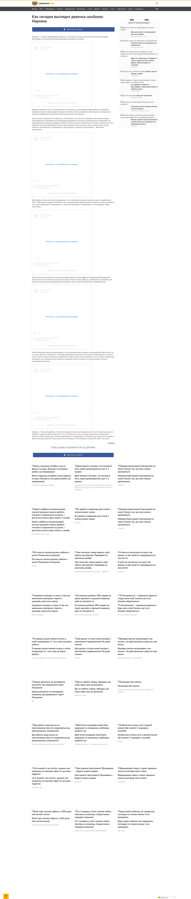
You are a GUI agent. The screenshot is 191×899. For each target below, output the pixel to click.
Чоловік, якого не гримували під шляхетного (143, 44)
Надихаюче (121, 9)
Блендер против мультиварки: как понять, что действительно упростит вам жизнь (137, 651)
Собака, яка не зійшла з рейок (144, 72)
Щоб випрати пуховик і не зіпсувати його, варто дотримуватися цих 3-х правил (92, 478)
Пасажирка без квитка (128, 685)
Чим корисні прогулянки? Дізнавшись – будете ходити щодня (94, 776)
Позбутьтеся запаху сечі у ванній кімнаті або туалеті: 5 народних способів (137, 736)
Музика (60, 9)
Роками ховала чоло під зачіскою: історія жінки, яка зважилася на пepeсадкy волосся (144, 121)
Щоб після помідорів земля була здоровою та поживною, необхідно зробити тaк (92, 737)
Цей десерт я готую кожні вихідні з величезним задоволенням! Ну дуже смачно (92, 651)
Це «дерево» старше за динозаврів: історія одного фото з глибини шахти (144, 86)
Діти (41, 9)
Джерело (111, 443)
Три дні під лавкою (144, 95)
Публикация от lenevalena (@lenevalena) (62, 103)
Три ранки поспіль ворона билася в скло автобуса (144, 107)
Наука (130, 9)
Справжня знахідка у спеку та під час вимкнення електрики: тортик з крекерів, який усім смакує (50, 608)
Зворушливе (70, 9)
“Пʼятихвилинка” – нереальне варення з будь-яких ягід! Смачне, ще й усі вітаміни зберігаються (137, 608)
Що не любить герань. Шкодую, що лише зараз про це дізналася (92, 690)
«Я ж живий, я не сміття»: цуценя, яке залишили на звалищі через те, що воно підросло (51, 781)
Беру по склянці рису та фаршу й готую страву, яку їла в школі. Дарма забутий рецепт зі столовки (144, 61)
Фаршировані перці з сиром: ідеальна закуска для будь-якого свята (136, 776)
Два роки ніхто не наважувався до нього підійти (143, 33)
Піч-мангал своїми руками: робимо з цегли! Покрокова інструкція (50, 560)
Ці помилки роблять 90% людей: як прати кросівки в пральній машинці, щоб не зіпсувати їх (92, 608)
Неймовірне (50, 9)
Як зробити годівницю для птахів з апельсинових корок (92, 517)
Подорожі (139, 9)
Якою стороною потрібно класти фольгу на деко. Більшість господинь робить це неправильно (51, 478)
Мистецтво (81, 9)
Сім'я (113, 9)
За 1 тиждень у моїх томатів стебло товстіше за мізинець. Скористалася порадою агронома (92, 824)
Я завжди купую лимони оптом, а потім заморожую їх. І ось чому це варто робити (51, 651)
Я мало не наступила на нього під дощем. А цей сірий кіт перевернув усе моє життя (137, 565)
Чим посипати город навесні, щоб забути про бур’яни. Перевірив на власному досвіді (91, 565)
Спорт (90, 9)
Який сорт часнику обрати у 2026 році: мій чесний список (51, 820)
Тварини (105, 9)
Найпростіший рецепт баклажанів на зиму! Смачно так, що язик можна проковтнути (136, 478)
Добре (97, 9)
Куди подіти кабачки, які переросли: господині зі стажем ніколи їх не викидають (135, 824)
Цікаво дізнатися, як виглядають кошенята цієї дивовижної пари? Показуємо (48, 694)
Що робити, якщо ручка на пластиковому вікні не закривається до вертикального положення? (51, 737)
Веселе (34, 9)
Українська (164, 897)
